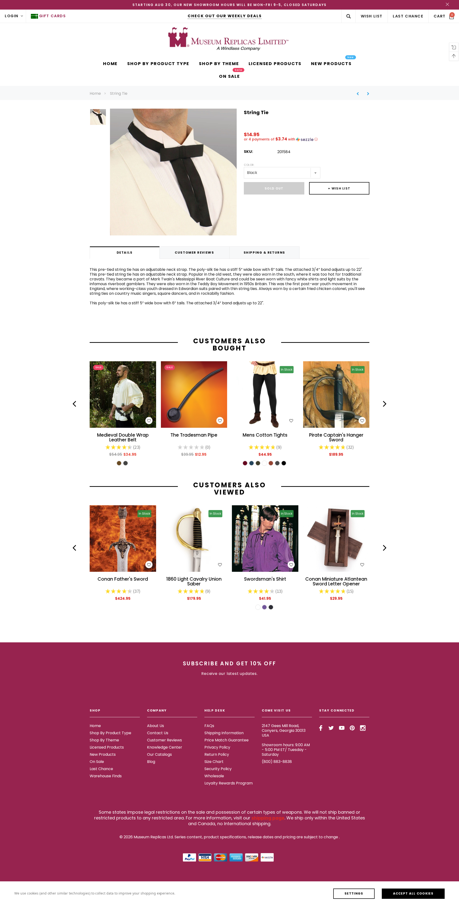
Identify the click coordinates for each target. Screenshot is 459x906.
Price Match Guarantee (226, 740)
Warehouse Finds (106, 776)
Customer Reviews (164, 740)
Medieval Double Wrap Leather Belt (123, 438)
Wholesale (214, 776)
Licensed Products (107, 747)
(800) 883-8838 (277, 761)
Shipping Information (224, 733)
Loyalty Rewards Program (228, 783)
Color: (249, 165)
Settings (353, 893)
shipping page (267, 818)
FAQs (209, 725)
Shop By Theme (104, 740)
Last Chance (101, 769)
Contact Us (157, 733)
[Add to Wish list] (149, 420)
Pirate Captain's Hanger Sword (336, 438)
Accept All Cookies (413, 893)
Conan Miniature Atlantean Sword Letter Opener (336, 582)
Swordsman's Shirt (265, 579)
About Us (155, 725)
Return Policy (216, 754)
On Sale (97, 761)
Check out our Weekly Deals (225, 16)
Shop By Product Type (110, 733)
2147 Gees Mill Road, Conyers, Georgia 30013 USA (284, 730)
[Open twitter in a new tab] (331, 728)
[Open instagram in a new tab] (363, 728)
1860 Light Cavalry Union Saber (194, 582)
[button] (306, 139)
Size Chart (214, 761)
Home (95, 93)
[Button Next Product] (366, 93)
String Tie (118, 93)
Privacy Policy (217, 747)
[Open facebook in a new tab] (321, 728)
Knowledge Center (164, 747)
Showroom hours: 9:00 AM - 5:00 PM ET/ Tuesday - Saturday (286, 749)
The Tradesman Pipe (193, 435)
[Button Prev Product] (359, 93)
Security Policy (218, 769)
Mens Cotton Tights (265, 435)
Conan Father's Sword (123, 579)
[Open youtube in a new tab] (342, 728)
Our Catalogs (159, 754)
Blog (151, 761)
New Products (103, 754)
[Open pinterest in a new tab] (352, 728)
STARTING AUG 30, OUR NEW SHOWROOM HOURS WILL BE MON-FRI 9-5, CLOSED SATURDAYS (229, 4)
